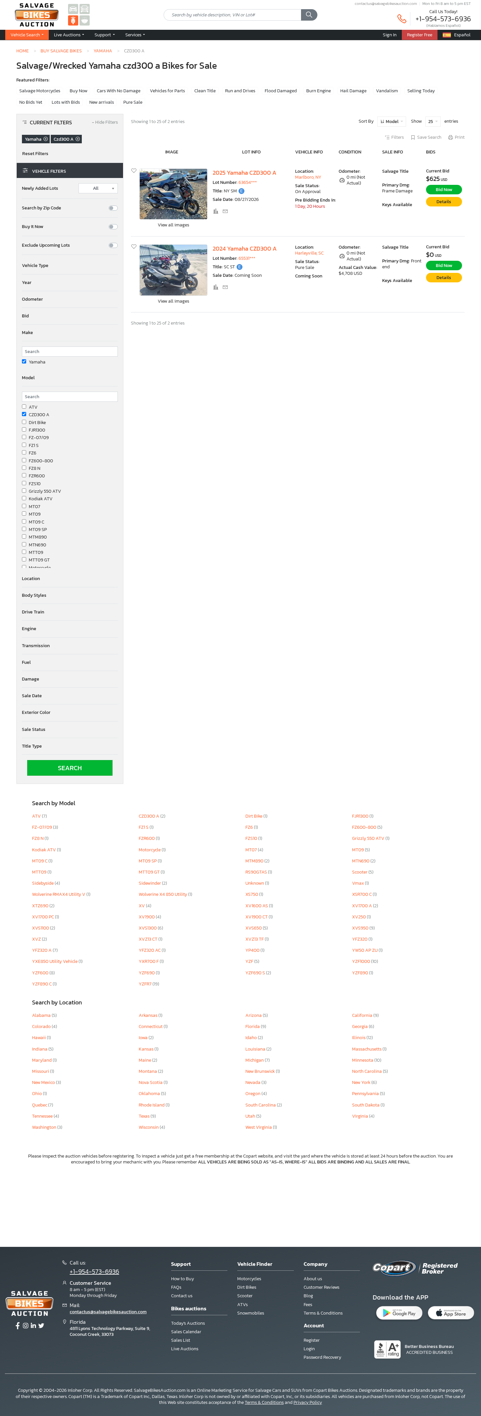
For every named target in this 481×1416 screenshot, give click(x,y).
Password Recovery (322, 1357)
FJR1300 (37, 430)
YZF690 (147, 972)
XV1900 (147, 916)
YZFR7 (145, 984)
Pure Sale (132, 102)
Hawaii (39, 1037)
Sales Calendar (186, 1331)
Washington (44, 1127)
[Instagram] (25, 1326)
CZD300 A (39, 415)
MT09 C (36, 522)
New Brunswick (260, 1071)
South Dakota (366, 1105)
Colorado (42, 1026)
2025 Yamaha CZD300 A (244, 172)
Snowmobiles (250, 1313)
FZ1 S (34, 446)
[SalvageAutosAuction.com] (73, 8)
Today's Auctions (188, 1323)
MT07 (34, 507)
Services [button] (133, 34)
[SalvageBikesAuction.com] (73, 20)
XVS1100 (41, 928)
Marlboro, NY (308, 177)
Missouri (41, 1071)
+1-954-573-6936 (443, 18)
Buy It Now (32, 227)
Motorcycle (40, 568)
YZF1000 (361, 961)
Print (460, 137)
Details (443, 201)
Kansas (146, 1049)
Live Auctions (184, 1348)
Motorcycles (249, 1278)
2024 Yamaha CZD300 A (245, 248)
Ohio (37, 1093)
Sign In (390, 34)
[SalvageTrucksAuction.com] (84, 8)
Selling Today (421, 90)
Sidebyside (43, 883)
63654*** (248, 182)
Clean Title (205, 90)
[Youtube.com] (41, 1326)
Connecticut (151, 1026)
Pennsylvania (366, 1093)
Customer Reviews (321, 1287)
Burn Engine (318, 90)
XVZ (37, 939)
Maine (145, 1060)
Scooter (360, 872)
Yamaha (103, 50)
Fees (308, 1304)
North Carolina (367, 1071)
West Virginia (259, 1127)
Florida (253, 1026)
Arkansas (148, 1015)
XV (142, 905)
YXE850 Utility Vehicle (55, 961)
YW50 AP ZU (365, 950)
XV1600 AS (257, 905)
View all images (173, 224)
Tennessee (43, 1116)
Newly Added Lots (40, 188)
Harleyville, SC (309, 253)
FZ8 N (34, 468)
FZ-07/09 (39, 438)
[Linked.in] (33, 1326)
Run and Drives (240, 90)
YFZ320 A (42, 950)
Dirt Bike (37, 423)
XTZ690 (40, 905)
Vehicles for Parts (167, 90)
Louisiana (255, 1049)
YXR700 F (149, 961)
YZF (249, 961)
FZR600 (37, 476)
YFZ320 (360, 939)
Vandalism (387, 90)
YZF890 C (42, 984)
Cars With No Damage (118, 90)
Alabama (42, 1015)
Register (312, 1340)
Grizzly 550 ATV (45, 491)
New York (361, 1082)
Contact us (181, 1295)
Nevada (253, 1082)
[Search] (309, 15)
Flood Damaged (281, 90)
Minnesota (363, 1060)
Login (309, 1348)
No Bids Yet (30, 102)
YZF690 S (255, 972)
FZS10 (35, 484)
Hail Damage (353, 90)
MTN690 (37, 545)
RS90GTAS (256, 872)
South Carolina (261, 1105)
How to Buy (182, 1278)
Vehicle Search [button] (25, 34)
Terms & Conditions (323, 1313)
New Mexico (44, 1082)
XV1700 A (362, 905)
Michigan (255, 1060)
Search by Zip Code (41, 208)
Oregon (253, 1093)
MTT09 (36, 553)
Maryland (42, 1060)
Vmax (358, 883)
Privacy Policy (308, 1402)
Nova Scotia (151, 1082)
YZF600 (40, 972)
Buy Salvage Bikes (61, 50)
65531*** (247, 258)
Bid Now (444, 189)
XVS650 (254, 928)
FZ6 (32, 453)
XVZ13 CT (148, 939)
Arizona (254, 1015)
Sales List (180, 1340)
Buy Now (78, 90)
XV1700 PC (43, 916)
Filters (397, 137)
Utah (250, 1116)
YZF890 (360, 972)
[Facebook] (18, 1326)
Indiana (40, 1049)
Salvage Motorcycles (39, 90)
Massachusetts (367, 1049)
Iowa (144, 1037)
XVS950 (360, 928)
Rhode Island (152, 1105)
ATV (33, 407)
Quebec (40, 1105)
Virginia (360, 1116)
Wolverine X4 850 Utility (163, 894)
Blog (308, 1295)
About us (313, 1278)
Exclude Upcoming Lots (46, 245)
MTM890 (38, 537)
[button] (69, 35)
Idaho (251, 1037)
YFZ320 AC (150, 950)
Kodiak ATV (41, 499)
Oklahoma (150, 1093)
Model (392, 121)
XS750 (252, 894)
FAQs (176, 1287)
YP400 (252, 950)
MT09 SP (38, 530)
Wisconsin (149, 1127)
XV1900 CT (257, 916)
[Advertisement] (240, 1205)
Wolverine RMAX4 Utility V (59, 894)
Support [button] (103, 34)
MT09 (35, 514)
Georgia (360, 1026)
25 (431, 121)
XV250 (359, 916)
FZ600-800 (41, 461)
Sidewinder (150, 883)
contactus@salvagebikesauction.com (386, 4)
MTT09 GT (39, 560)
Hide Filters (105, 122)
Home (22, 50)
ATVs (242, 1304)
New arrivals (101, 102)
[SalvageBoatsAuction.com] (84, 20)
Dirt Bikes (246, 1287)
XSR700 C (362, 894)
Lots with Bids (66, 102)
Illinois (359, 1037)
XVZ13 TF (255, 939)
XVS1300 (148, 928)
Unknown (255, 883)
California (362, 1015)
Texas (145, 1116)
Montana (148, 1071)
